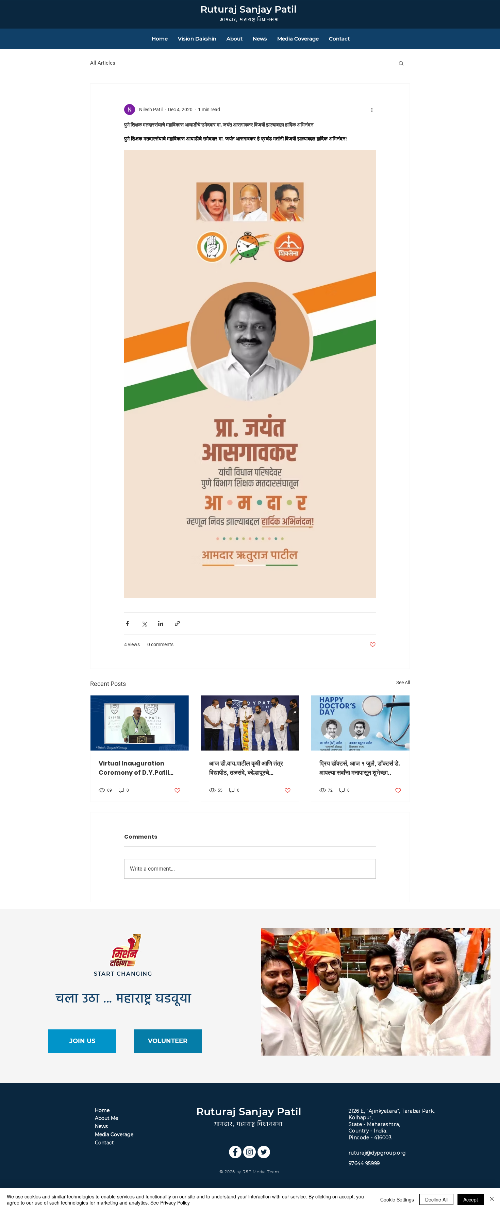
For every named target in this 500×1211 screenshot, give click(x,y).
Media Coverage (114, 1134)
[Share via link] (177, 623)
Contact (104, 1143)
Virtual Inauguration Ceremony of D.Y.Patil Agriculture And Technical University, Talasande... (134, 768)
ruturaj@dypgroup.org (377, 1153)
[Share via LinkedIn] (160, 623)
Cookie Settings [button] (397, 1199)
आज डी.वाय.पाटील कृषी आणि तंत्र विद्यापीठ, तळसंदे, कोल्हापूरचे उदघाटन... (246, 768)
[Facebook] (235, 1152)
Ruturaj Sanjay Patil (248, 9)
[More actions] (372, 109)
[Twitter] (263, 1152)
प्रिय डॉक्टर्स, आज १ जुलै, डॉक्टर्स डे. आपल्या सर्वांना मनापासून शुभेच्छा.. (359, 768)
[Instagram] (249, 1152)
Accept (470, 1199)
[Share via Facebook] (127, 623)
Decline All (436, 1199)
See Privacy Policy (170, 1202)
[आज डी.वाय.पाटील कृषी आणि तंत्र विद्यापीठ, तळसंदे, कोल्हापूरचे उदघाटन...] (250, 723)
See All (403, 682)
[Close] (492, 1199)
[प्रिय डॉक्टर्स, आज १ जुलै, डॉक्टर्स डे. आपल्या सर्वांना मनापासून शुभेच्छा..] (360, 723)
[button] (401, 63)
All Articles (102, 63)
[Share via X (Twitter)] (144, 623)
